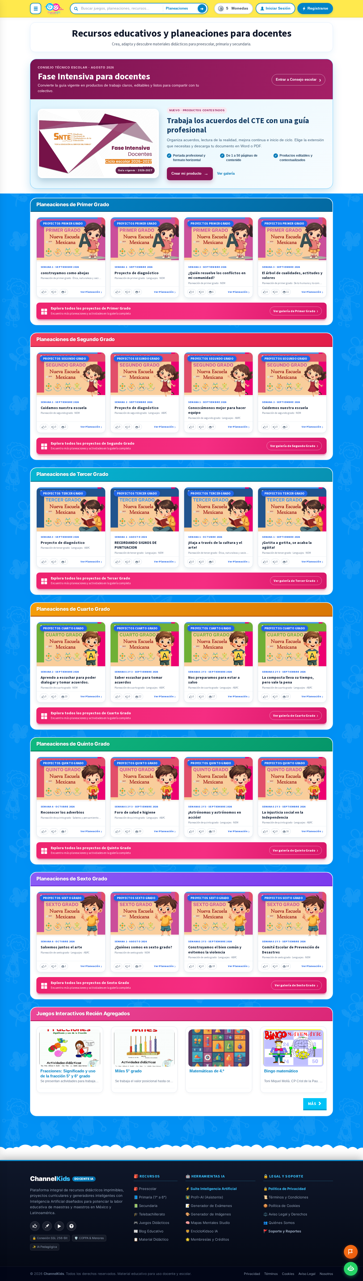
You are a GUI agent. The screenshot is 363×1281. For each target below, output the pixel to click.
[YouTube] (59, 1226)
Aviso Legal (306, 1274)
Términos (271, 1274)
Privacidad (252, 1274)
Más (313, 1103)
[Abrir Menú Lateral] (35, 8)
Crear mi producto (189, 173)
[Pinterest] (47, 1226)
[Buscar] (202, 8)
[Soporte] (71, 1226)
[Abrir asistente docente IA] (351, 1269)
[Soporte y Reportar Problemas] (351, 1252)
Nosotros (326, 1274)
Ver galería (226, 173)
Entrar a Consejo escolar (298, 80)
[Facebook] (35, 1226)
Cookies (288, 1274)
